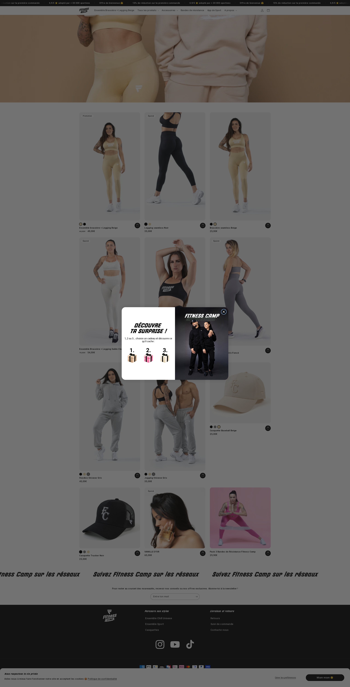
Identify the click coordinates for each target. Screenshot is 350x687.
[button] (148, 354)
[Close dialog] (223, 311)
